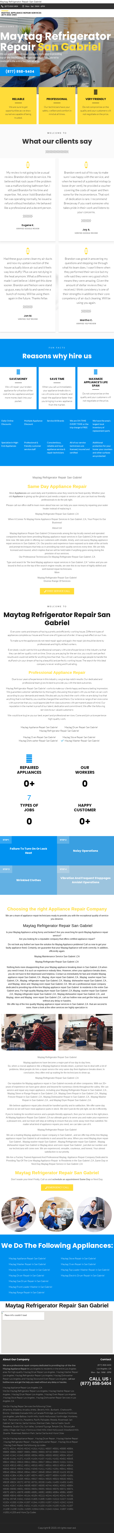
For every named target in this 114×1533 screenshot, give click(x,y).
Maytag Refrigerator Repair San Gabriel (57, 619)
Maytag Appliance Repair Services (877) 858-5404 (21, 14)
